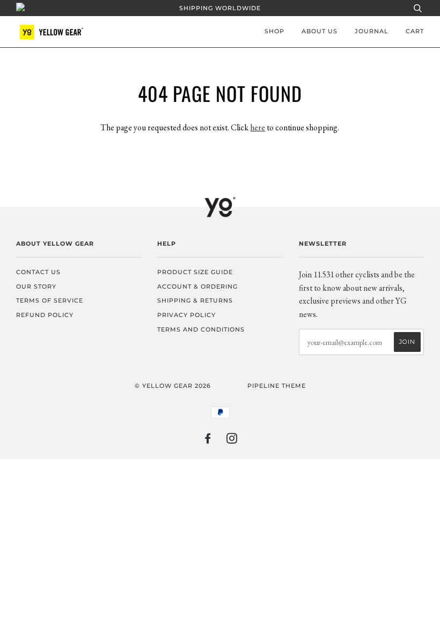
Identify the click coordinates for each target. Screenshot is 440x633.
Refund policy (45, 315)
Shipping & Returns (195, 300)
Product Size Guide (195, 272)
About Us (320, 31)
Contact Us (38, 272)
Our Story (36, 286)
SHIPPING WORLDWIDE (220, 8)
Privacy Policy (186, 315)
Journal (371, 31)
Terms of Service (49, 300)
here (257, 127)
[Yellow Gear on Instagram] (232, 440)
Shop (274, 31)
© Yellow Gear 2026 (173, 385)
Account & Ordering (197, 286)
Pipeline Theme (276, 385)
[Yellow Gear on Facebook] (208, 440)
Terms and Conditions (201, 329)
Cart (415, 31)
